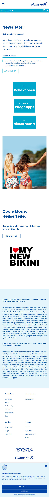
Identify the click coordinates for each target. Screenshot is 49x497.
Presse (26, 437)
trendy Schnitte (32, 354)
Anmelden (10, 71)
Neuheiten (8, 399)
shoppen (14, 378)
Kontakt (27, 427)
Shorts (13, 321)
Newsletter (27, 431)
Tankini (21, 323)
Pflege (7, 431)
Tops (18, 321)
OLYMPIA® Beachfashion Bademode (27, 352)
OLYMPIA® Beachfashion (24, 314)
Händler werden (29, 434)
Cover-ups (8, 409)
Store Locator (28, 399)
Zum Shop (12, 236)
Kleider (22, 321)
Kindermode (14, 336)
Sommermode (32, 327)
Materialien (8, 427)
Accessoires (30, 369)
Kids (6, 416)
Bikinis (7, 402)
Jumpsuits (42, 321)
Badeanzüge (9, 406)
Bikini (4, 323)
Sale (28, 329)
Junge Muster (21, 354)
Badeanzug (11, 323)
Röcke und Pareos (32, 321)
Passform (8, 434)
